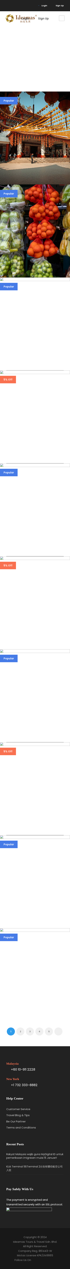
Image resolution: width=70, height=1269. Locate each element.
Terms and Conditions (21, 1127)
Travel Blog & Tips (18, 1115)
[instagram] (12, 5)
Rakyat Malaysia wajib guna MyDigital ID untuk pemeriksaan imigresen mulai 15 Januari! (34, 1156)
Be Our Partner (16, 1121)
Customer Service (18, 1109)
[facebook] (7, 5)
